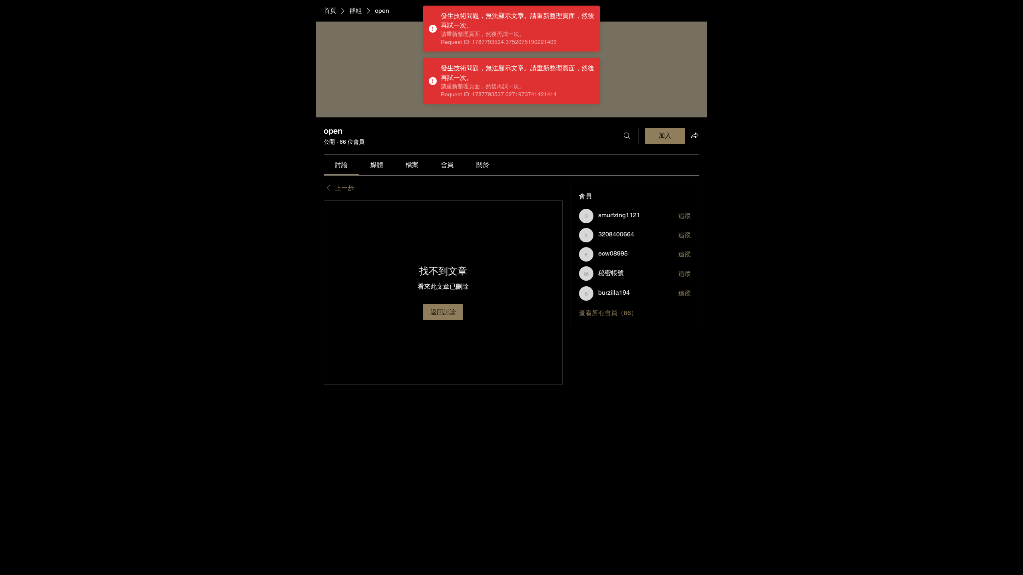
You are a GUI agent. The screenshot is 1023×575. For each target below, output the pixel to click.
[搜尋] (627, 136)
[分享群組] (694, 135)
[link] (341, 165)
